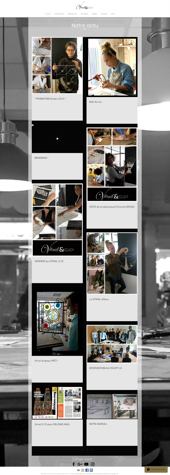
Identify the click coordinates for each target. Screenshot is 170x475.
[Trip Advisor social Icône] (78, 470)
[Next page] (92, 450)
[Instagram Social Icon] (91, 470)
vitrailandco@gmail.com (80, 473)
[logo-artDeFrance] (82, 470)
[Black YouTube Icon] (86, 464)
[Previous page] (77, 450)
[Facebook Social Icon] (87, 470)
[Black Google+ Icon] (79, 464)
